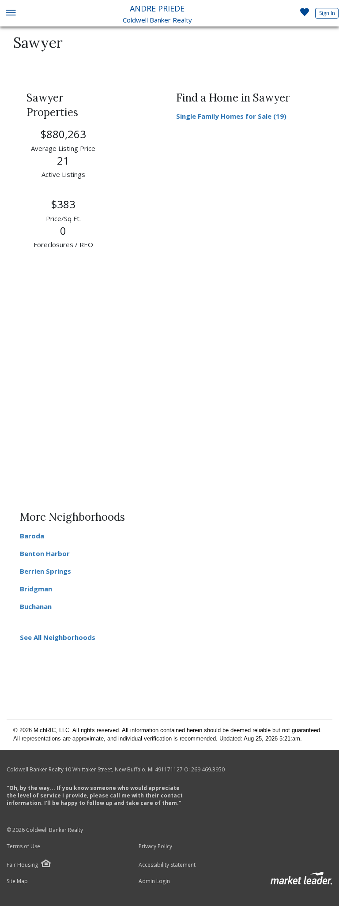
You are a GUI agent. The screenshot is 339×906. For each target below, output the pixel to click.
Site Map (17, 881)
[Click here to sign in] (304, 14)
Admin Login (154, 881)
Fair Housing (22, 864)
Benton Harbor (45, 553)
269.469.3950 (208, 769)
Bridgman (36, 588)
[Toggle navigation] (10, 13)
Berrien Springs (45, 571)
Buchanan (36, 606)
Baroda (32, 535)
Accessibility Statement (167, 864)
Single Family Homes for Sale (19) (231, 116)
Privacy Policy (155, 846)
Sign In (327, 13)
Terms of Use (23, 846)
